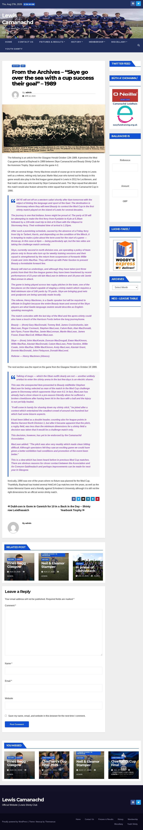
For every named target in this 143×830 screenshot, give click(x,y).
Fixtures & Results (51, 42)
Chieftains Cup (48, 758)
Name (8, 663)
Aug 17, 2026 (85, 770)
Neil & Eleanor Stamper (52, 565)
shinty (19, 559)
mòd (23, 66)
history (16, 66)
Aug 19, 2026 (16, 770)
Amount (125, 186)
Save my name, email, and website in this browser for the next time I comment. (46, 716)
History (76, 42)
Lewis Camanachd (23, 800)
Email (8, 681)
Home (8, 42)
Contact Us (25, 42)
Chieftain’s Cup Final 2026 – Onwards (54, 764)
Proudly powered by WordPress (15, 822)
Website (9, 698)
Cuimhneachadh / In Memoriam (49, 554)
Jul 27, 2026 (120, 770)
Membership (96, 42)
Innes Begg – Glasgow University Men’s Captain (18, 568)
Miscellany (118, 42)
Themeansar (50, 822)
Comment (10, 605)
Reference (125, 160)
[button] (139, 45)
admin (29, 92)
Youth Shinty (13, 49)
